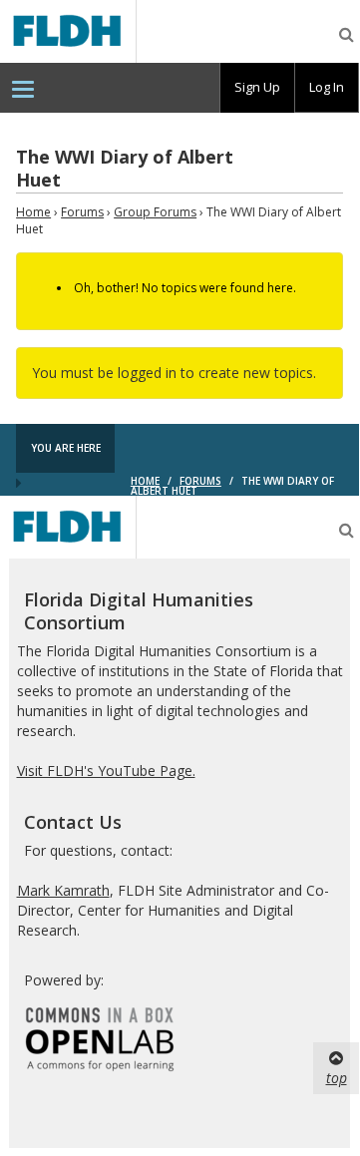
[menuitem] (23, 88)
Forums (82, 211)
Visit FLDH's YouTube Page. (106, 770)
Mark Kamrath (63, 890)
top (336, 1077)
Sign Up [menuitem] (257, 87)
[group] (257, 88)
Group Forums (155, 211)
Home (33, 211)
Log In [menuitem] (326, 87)
